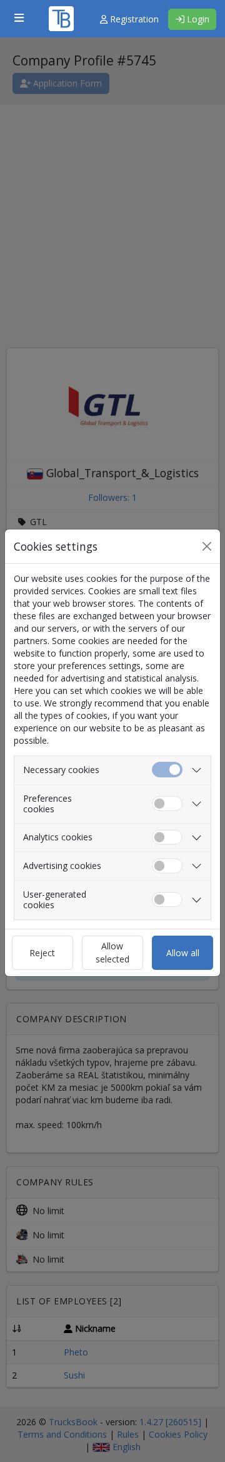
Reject (42, 953)
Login (196, 19)
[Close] (207, 546)
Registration (133, 19)
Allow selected (112, 952)
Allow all (182, 953)
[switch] (167, 804)
